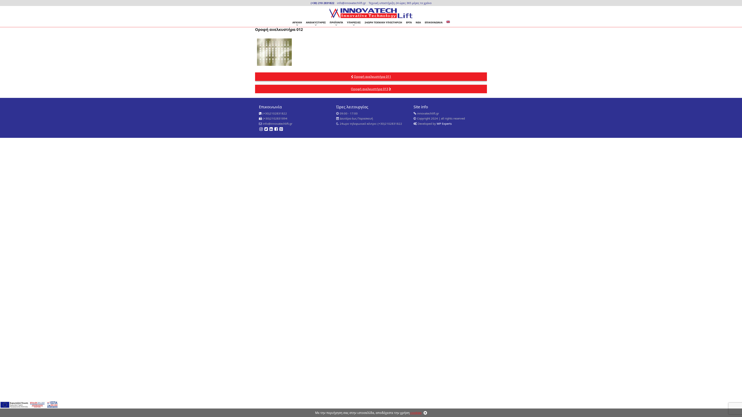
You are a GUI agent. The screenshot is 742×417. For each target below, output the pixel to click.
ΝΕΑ (418, 22)
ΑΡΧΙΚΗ (297, 22)
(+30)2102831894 (275, 118)
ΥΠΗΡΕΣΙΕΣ (354, 22)
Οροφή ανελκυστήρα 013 (369, 89)
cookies (416, 413)
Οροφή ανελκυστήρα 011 (372, 77)
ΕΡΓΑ (409, 22)
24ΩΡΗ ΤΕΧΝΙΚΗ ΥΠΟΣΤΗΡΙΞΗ (383, 22)
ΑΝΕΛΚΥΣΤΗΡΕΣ (316, 22)
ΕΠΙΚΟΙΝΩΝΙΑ (433, 22)
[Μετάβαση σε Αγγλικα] (448, 22)
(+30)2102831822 (274, 113)
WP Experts (444, 123)
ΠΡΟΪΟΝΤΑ (336, 22)
